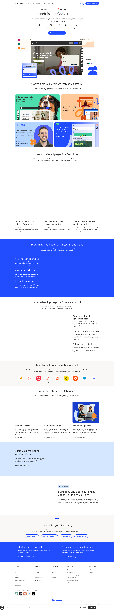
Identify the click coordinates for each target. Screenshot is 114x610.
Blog (68, 569)
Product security (18, 585)
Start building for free (92, 3)
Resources (70, 566)
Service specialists (39, 582)
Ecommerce (37, 572)
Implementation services (94, 575)
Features (17, 577)
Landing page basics (71, 577)
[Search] (76, 3)
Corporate (54, 569)
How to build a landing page (73, 575)
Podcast (68, 582)
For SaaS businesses (20, 437)
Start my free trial (25, 556)
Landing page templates (20, 580)
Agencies (37, 569)
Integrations (17, 575)
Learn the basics (31, 536)
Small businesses (38, 577)
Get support (65, 536)
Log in (81, 3)
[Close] (111, 607)
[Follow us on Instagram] (86, 605)
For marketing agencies (79, 437)
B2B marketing (38, 580)
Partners (54, 577)
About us (54, 572)
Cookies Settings (83, 607)
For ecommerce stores (50, 437)
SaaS (36, 575)
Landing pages (18, 569)
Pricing (44, 3)
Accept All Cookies (92, 607)
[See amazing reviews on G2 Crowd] (98, 605)
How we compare (18, 582)
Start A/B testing (67, 110)
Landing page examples (72, 580)
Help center (91, 572)
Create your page (21, 104)
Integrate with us (70, 572)
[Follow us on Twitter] (94, 605)
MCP (16, 572)
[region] (57, 607)
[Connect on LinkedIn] (90, 605)
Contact (57, 3)
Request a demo (80, 536)
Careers (53, 575)
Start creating (60, 136)
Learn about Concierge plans (22, 465)
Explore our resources (48, 536)
